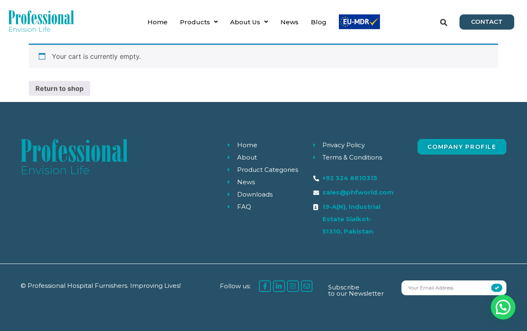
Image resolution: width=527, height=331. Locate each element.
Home (157, 22)
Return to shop (59, 88)
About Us (245, 22)
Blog (318, 22)
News (289, 22)
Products (195, 22)
